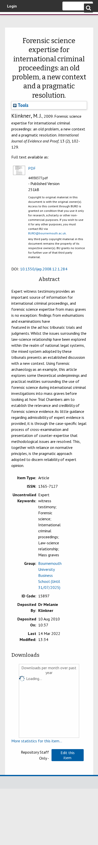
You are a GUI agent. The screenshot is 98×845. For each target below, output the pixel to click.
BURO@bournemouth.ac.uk (47, 233)
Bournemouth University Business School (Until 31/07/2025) (50, 575)
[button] (68, 755)
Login (12, 6)
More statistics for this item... (36, 740)
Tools (22, 105)
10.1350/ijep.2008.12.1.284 (43, 268)
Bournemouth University (11, 19)
